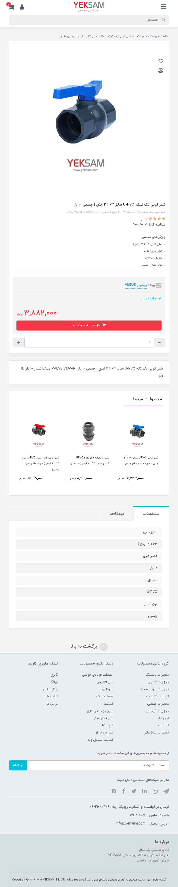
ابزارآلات (163, 725)
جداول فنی (50, 689)
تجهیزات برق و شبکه (154, 689)
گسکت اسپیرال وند (100, 740)
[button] (14, 7)
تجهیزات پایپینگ (157, 675)
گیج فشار (107, 725)
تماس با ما (51, 696)
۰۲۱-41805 (137, 815)
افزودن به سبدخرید (87, 325)
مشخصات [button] (151, 514)
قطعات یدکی (104, 696)
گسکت (108, 704)
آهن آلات (162, 718)
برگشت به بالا (84, 646)
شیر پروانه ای (104, 732)
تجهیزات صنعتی (158, 704)
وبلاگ (54, 682)
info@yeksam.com (131, 823)
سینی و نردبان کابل (100, 711)
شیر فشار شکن (102, 718)
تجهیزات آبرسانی (157, 711)
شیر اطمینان (104, 682)
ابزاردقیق (107, 689)
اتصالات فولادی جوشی (97, 675)
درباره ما (52, 704)
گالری (54, 675)
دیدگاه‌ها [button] (116, 514)
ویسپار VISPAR (136, 285)
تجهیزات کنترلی (158, 682)
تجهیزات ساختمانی (156, 732)
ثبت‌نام (18, 765)
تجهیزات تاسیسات (156, 696)
